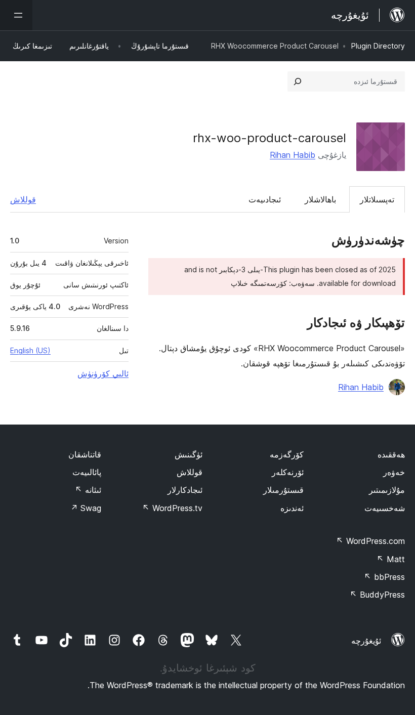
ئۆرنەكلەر (288, 472)
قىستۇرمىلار (283, 490)
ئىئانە (88, 490)
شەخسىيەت (384, 508)
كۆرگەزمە (287, 454)
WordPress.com (370, 541)
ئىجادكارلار (185, 490)
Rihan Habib (292, 155)
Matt (391, 559)
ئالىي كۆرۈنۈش (103, 373)
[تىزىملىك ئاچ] (16, 15)
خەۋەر (394, 472)
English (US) (30, 350)
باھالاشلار (320, 199)
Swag (85, 508)
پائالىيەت (86, 472)
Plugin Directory (378, 45)
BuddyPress (377, 595)
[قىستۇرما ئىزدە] (297, 81)
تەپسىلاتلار (377, 199)
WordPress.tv (172, 508)
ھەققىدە (391, 454)
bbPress (384, 577)
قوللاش (23, 199)
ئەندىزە (292, 508)
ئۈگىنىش (188, 454)
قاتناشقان (84, 454)
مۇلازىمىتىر (387, 490)
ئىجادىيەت (264, 199)
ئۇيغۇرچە (366, 641)
